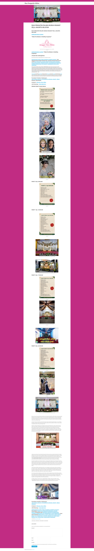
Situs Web (33, 542)
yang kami (40, 73)
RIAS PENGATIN (46, 520)
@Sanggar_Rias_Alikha (41, 82)
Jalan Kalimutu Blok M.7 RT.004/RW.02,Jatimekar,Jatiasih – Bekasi (46, 79)
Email (33, 540)
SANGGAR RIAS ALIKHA (37, 34)
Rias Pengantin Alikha (32, 3)
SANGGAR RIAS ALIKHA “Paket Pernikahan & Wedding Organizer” (44, 59)
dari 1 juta (48, 73)
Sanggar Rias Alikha (37, 518)
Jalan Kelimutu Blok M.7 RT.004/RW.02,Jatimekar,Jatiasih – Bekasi (46, 502)
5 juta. (61, 73)
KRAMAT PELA (37, 520)
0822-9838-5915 (42, 84)
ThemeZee (33, 549)
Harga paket (33, 73)
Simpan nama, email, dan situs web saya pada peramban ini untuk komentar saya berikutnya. (44, 544)
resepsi (54, 73)
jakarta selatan (33, 520)
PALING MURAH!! (42, 520)
